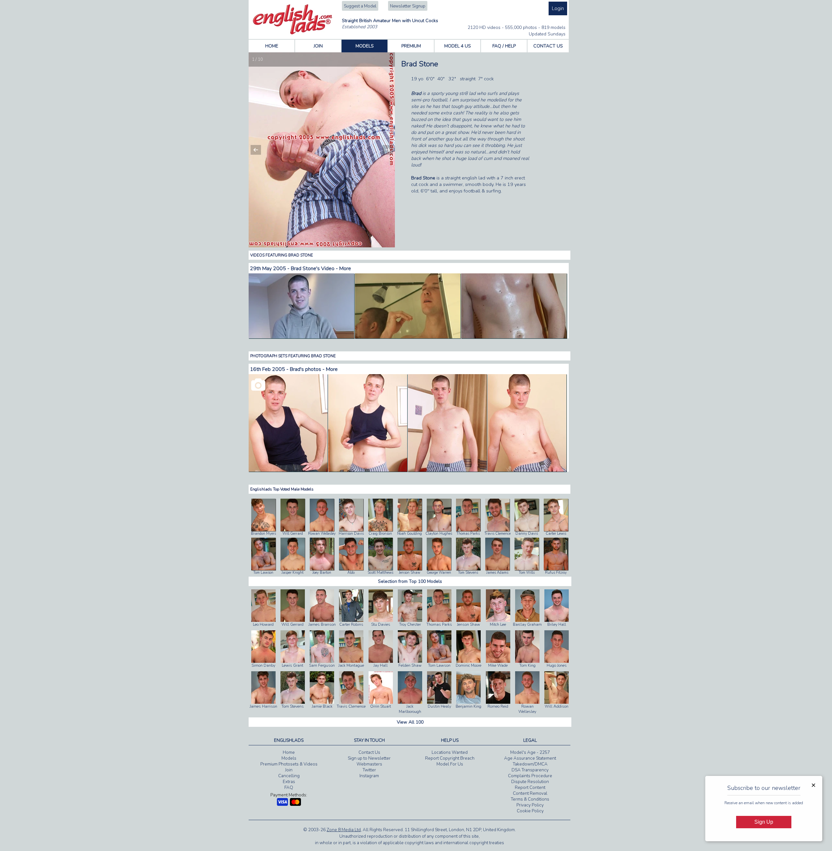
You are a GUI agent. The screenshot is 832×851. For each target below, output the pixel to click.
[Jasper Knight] (292, 568)
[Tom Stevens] (468, 568)
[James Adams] (497, 568)
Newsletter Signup (407, 6)
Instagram (369, 776)
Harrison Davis (351, 533)
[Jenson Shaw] (409, 568)
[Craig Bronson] (380, 529)
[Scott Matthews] (380, 568)
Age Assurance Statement (530, 758)
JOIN (318, 46)
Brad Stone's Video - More (321, 268)
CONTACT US (548, 46)
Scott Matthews (380, 572)
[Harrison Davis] (351, 529)
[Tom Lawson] (263, 568)
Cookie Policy (530, 811)
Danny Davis (526, 533)
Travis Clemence (497, 533)
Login (558, 8)
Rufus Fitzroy (556, 572)
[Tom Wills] (526, 568)
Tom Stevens (468, 572)
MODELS (365, 46)
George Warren (439, 572)
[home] (292, 33)
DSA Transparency (530, 770)
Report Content (530, 788)
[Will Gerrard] (292, 529)
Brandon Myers (263, 533)
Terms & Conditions (530, 799)
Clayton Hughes (438, 533)
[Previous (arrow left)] (260, 150)
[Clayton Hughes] (439, 529)
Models (288, 758)
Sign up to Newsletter (369, 758)
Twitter (369, 770)
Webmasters (369, 764)
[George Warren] (439, 568)
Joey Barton (321, 572)
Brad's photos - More (314, 369)
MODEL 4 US (457, 46)
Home (289, 752)
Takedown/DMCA (530, 764)
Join (288, 770)
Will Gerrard (292, 533)
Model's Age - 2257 (530, 752)
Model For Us (449, 764)
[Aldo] (351, 568)
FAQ (288, 788)
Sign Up (763, 822)
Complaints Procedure (530, 776)
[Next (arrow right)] (383, 150)
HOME (271, 46)
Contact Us (369, 752)
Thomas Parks (468, 533)
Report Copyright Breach (449, 758)
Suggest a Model (360, 6)
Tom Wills (527, 572)
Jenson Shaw (409, 572)
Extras (289, 782)
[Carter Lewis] (556, 529)
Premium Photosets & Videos (289, 764)
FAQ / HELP (504, 46)
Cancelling (289, 776)
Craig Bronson (380, 533)
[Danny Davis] (526, 529)
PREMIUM (411, 46)
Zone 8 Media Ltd (344, 830)
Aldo (351, 572)
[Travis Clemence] (497, 529)
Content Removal (530, 793)
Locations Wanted (450, 752)
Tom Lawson (263, 572)
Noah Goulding (409, 533)
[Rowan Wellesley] (322, 529)
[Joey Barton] (322, 568)
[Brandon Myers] (263, 529)
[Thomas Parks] (468, 529)
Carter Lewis (556, 533)
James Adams (497, 572)
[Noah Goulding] (409, 529)
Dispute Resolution (530, 782)
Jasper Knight (292, 572)
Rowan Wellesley (322, 533)
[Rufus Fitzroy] (556, 568)
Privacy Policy (530, 805)
